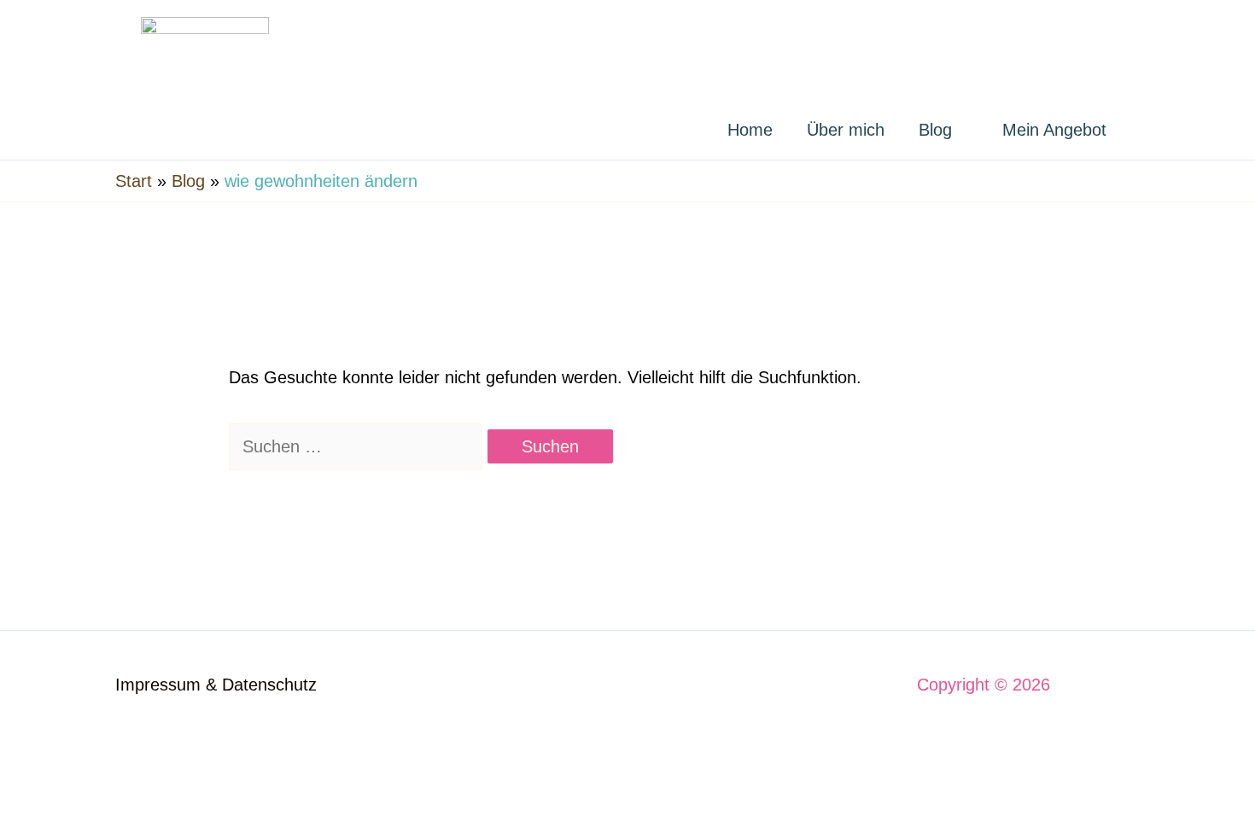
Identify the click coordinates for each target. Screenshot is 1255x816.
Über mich (845, 129)
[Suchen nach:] (358, 446)
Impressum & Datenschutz (216, 684)
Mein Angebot (1054, 129)
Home (750, 129)
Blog (935, 129)
